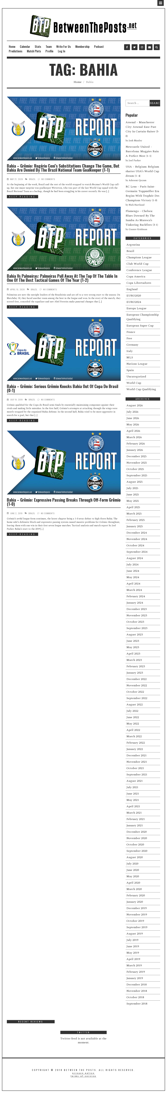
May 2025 (132, 501)
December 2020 (136, 832)
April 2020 (133, 883)
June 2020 (132, 870)
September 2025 (136, 475)
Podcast (99, 46)
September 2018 (136, 1003)
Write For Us (63, 46)
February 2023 (135, 666)
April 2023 (133, 653)
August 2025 (134, 482)
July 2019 (132, 940)
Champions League (139, 257)
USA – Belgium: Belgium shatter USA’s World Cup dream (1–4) (142, 171)
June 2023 (132, 641)
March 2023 (134, 660)
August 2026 (134, 405)
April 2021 (133, 806)
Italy (129, 351)
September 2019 (136, 927)
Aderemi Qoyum (137, 180)
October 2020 (135, 844)
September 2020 (136, 851)
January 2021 (134, 825)
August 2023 (134, 634)
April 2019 (133, 959)
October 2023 (135, 622)
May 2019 (132, 953)
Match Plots (34, 51)
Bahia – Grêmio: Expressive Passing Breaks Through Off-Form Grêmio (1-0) (64, 502)
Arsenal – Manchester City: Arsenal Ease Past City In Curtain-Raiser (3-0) (142, 129)
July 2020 (132, 863)
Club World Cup (137, 264)
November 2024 (136, 539)
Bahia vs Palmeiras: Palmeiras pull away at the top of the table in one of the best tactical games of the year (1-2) (62, 278)
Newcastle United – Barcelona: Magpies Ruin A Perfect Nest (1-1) (142, 151)
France (130, 332)
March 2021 (134, 813)
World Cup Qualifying (141, 389)
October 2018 (135, 997)
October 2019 (135, 921)
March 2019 (134, 965)
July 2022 (132, 711)
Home (12, 46)
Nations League (136, 364)
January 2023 (134, 672)
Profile (49, 51)
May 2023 (132, 647)
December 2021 (136, 755)
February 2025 (135, 520)
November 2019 (136, 914)
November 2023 (136, 615)
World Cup (133, 383)
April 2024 (133, 583)
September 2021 (136, 774)
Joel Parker (135, 160)
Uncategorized (136, 376)
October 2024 (135, 545)
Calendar (25, 46)
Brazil (32, 179)
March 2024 (134, 590)
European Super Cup (139, 325)
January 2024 (134, 602)
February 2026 (135, 443)
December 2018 (136, 984)
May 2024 (132, 577)
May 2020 (132, 876)
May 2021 (132, 800)
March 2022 (134, 736)
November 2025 (136, 462)
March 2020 (134, 889)
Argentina (133, 244)
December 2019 (136, 908)
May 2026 (132, 424)
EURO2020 (133, 295)
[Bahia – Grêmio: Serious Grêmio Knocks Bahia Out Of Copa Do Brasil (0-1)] (64, 349)
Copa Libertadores (138, 283)
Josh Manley (135, 140)
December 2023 (136, 609)
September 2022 (136, 698)
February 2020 (135, 895)
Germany (132, 345)
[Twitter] (134, 47)
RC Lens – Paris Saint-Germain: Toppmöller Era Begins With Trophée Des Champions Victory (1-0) (142, 193)
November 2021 (136, 762)
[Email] (149, 47)
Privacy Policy (83, 1073)
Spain (130, 370)
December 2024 (136, 532)
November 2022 (136, 685)
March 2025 (134, 513)
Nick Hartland (136, 205)
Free (129, 338)
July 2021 (132, 787)
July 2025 (132, 488)
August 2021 (134, 781)
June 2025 (132, 494)
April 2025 (133, 507)
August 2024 (134, 558)
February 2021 (135, 819)
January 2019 (134, 978)
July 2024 (132, 564)
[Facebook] (127, 47)
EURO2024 (133, 302)
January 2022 (134, 749)
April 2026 (133, 431)
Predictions (15, 51)
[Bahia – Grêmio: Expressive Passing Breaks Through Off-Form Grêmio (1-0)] (64, 462)
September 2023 (136, 628)
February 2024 (135, 596)
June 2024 (132, 571)
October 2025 (135, 469)
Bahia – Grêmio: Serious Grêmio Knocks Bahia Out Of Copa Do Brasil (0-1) (62, 388)
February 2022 (135, 742)
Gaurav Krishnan (138, 229)
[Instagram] (142, 47)
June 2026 (132, 418)
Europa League (136, 308)
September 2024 (136, 552)
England (132, 289)
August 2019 (134, 933)
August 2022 (134, 704)
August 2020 (134, 857)
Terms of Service (83, 1076)
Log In (61, 51)
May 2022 (132, 723)
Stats (38, 46)
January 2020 (134, 902)
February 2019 (135, 972)
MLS (129, 357)
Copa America (135, 276)
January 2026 (134, 450)
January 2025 (134, 526)
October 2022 (135, 692)
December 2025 (136, 456)
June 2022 (132, 717)
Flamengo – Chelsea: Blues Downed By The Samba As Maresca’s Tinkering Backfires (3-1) (142, 218)
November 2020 (136, 838)
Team (49, 46)
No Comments (48, 179)
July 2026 (132, 412)
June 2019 (132, 946)
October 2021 (135, 768)
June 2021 (132, 793)
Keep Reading (22, 196)
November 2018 (136, 991)
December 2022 (136, 679)
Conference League (139, 270)
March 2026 (134, 437)
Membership (82, 46)
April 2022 (133, 730)
